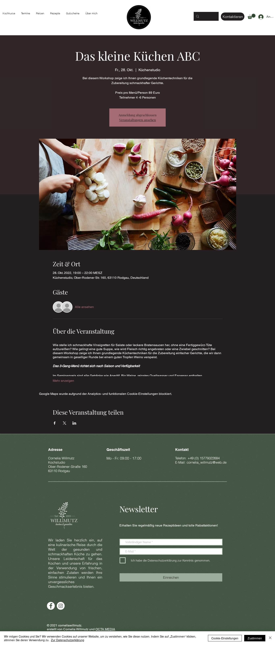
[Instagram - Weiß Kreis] (61, 606)
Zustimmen (255, 638)
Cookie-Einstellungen (224, 638)
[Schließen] (270, 638)
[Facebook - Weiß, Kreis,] (51, 606)
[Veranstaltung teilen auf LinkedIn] (74, 423)
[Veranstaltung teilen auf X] (64, 423)
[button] (251, 16)
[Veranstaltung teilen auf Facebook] (55, 423)
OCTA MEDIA (105, 629)
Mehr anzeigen (63, 381)
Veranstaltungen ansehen (137, 120)
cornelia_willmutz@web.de (206, 462)
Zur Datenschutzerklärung (67, 640)
